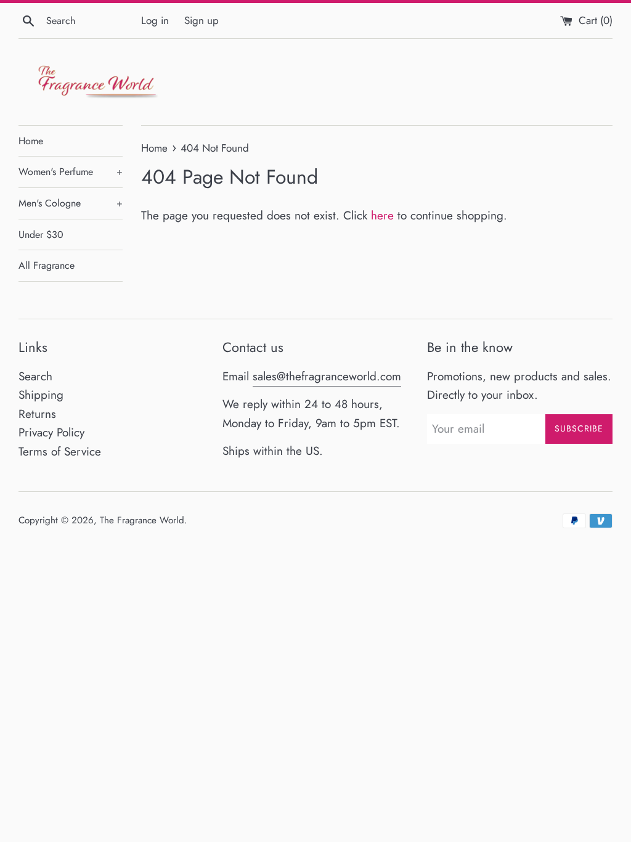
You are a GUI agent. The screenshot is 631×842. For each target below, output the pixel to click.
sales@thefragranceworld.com (327, 376)
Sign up (201, 20)
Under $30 (40, 234)
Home (30, 141)
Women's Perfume (70, 172)
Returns (37, 414)
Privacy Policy (51, 432)
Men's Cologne (70, 203)
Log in (155, 20)
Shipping (40, 394)
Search (35, 376)
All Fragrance (46, 265)
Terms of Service (59, 451)
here (382, 215)
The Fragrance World (142, 520)
